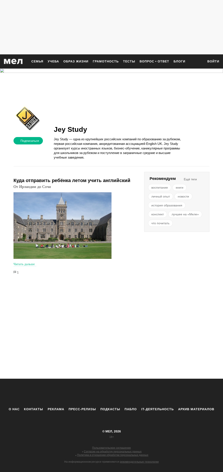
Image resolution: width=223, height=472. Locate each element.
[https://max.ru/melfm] (147, 392)
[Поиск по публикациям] (198, 61)
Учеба (53, 61)
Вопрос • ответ (154, 61)
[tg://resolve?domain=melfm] (75, 392)
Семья (37, 61)
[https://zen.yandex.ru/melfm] (87, 392)
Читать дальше (24, 264)
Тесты (129, 61)
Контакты (33, 409)
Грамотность (106, 61)
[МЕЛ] (13, 61)
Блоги (179, 61)
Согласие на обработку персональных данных (113, 451)
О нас (14, 409)
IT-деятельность (157, 409)
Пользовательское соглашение (111, 447)
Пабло (131, 409)
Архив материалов (196, 409)
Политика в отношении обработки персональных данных (112, 455)
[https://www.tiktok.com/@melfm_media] (111, 392)
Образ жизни (75, 61)
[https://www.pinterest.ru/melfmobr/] (123, 392)
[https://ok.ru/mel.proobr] (135, 392)
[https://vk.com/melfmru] (99, 392)
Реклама (56, 409)
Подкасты (110, 409)
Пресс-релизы (82, 409)
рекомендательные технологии (139, 461)
